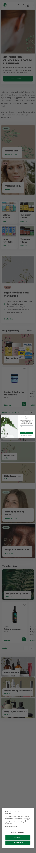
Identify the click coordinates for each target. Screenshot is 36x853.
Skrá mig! (26, 432)
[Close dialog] (34, 415)
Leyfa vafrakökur (18, 842)
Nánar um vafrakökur (11, 826)
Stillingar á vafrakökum (17, 832)
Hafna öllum (17, 837)
